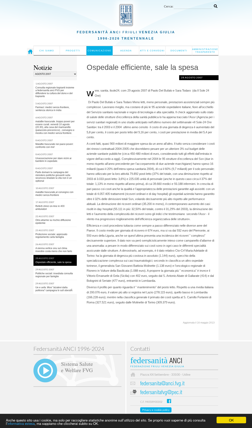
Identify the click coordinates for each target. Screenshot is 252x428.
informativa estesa (21, 423)
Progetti (73, 50)
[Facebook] (169, 401)
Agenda (126, 50)
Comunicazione (99, 50)
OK (231, 420)
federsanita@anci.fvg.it (162, 384)
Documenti (178, 50)
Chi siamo (46, 50)
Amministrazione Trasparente (205, 50)
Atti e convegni (152, 50)
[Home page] (30, 52)
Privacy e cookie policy (156, 409)
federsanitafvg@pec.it (161, 393)
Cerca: (168, 6)
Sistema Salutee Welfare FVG (77, 366)
